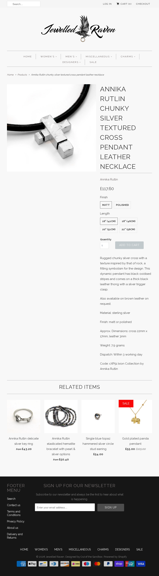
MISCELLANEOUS (98, 56)
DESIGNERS (70, 62)
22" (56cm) (128, 229)
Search (11, 498)
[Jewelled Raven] (79, 30)
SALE (93, 62)
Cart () (125, 4)
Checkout (143, 4)
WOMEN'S (47, 56)
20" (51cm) (108, 229)
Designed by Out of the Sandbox (84, 556)
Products (22, 74)
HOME (27, 56)
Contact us (13, 505)
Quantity (105, 239)
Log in (107, 4)
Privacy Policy (15, 521)
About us (12, 527)
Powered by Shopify (115, 556)
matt (106, 204)
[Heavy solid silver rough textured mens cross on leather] (51, 128)
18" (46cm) (128, 221)
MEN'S (70, 56)
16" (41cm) (109, 221)
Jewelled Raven (55, 556)
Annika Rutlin (109, 179)
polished (122, 204)
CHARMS (127, 56)
